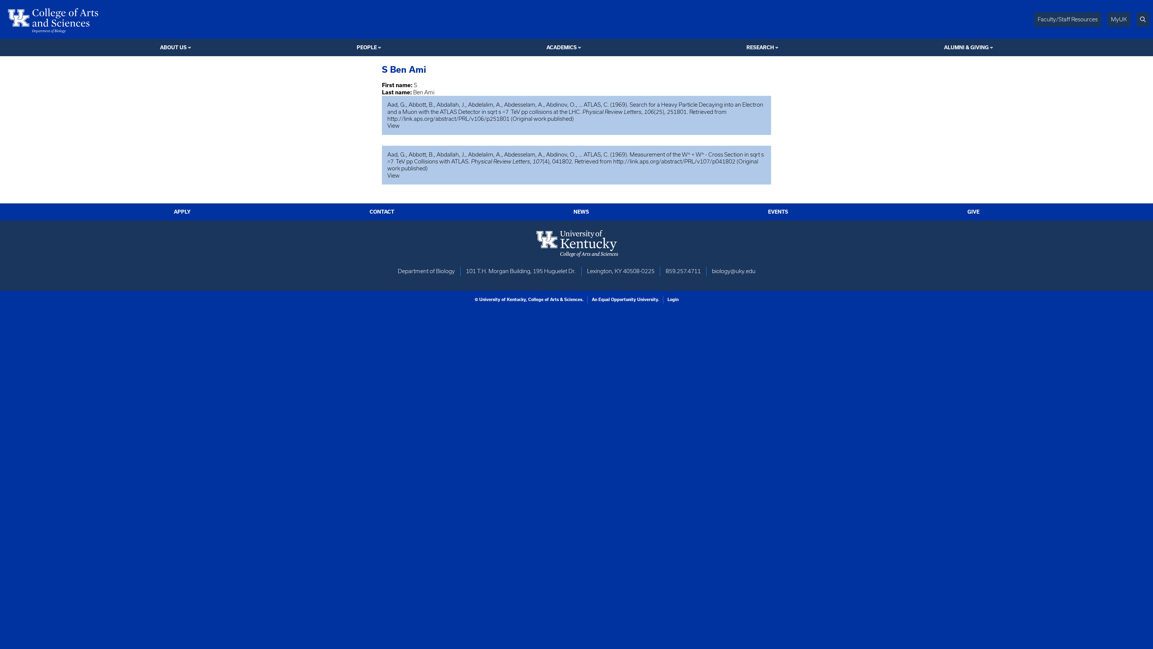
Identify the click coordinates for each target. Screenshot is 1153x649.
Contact (382, 212)
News (581, 212)
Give (973, 212)
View (393, 126)
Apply (182, 212)
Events (778, 212)
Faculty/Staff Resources (1068, 19)
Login (673, 299)
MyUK (1119, 19)
